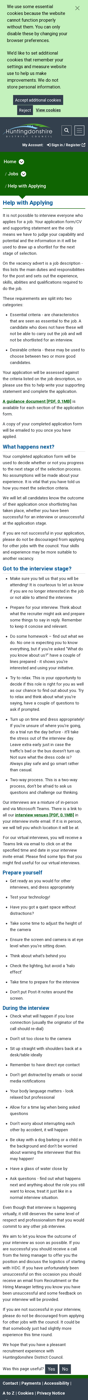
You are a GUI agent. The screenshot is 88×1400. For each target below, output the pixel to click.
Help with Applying (27, 186)
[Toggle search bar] (67, 130)
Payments (31, 1383)
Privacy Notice (51, 1393)
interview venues (44, 815)
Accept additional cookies (38, 100)
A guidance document (37, 401)
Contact (10, 1383)
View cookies (48, 110)
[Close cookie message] (77, 8)
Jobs (13, 173)
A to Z (8, 1393)
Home (10, 161)
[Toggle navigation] (79, 130)
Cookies (26, 1393)
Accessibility (56, 1383)
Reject (25, 110)
